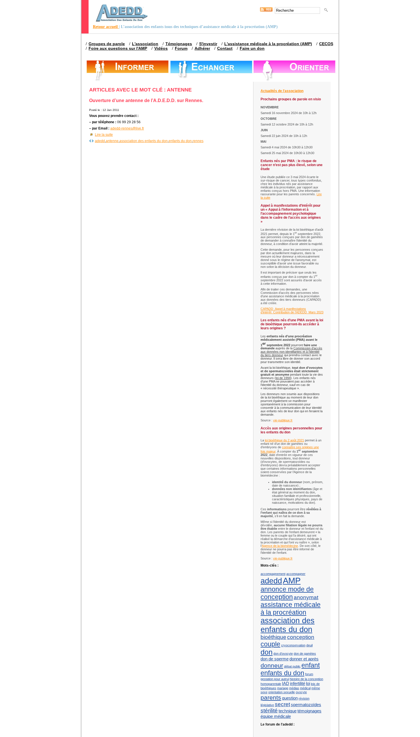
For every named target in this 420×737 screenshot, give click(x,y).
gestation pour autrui (275, 679)
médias (294, 688)
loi (308, 683)
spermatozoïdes (306, 704)
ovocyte (301, 692)
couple (270, 644)
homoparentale (271, 684)
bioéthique (273, 637)
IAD (285, 683)
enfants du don (180, 141)
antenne (112, 141)
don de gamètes (305, 653)
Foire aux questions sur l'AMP (118, 48)
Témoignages (178, 43)
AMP (292, 580)
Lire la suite (104, 135)
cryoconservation (293, 645)
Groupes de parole (107, 43)
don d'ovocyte (283, 653)
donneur (272, 665)
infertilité (297, 683)
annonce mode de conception (287, 593)
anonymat (306, 597)
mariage (282, 688)
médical (305, 688)
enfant (310, 665)
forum (309, 674)
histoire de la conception (306, 679)
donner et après (304, 658)
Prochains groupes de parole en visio (291, 99)
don (267, 652)
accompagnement (273, 573)
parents (271, 697)
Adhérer (202, 48)
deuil (309, 645)
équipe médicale (276, 716)
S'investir (208, 43)
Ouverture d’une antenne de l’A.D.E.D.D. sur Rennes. (146, 100)
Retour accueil (106, 27)
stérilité (269, 711)
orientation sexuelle (281, 692)
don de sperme (275, 658)
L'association (145, 43)
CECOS (326, 43)
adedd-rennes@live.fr (127, 128)
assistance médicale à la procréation (291, 608)
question (290, 698)
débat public (292, 666)
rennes (198, 141)
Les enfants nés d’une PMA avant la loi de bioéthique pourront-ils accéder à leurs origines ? (292, 324)
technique (288, 710)
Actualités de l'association (282, 91)
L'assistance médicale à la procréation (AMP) (268, 43)
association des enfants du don (143, 141)
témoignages (309, 710)
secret (282, 704)
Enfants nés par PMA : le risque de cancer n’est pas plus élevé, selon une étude (292, 165)
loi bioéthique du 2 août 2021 (284, 440)
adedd (100, 141)
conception (300, 637)
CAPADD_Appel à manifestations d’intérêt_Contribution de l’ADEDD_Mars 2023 (292, 310)
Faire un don (252, 48)
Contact (225, 48)
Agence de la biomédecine (280, 545)
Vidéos (161, 48)
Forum (181, 48)
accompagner (295, 573)
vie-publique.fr (283, 420)
